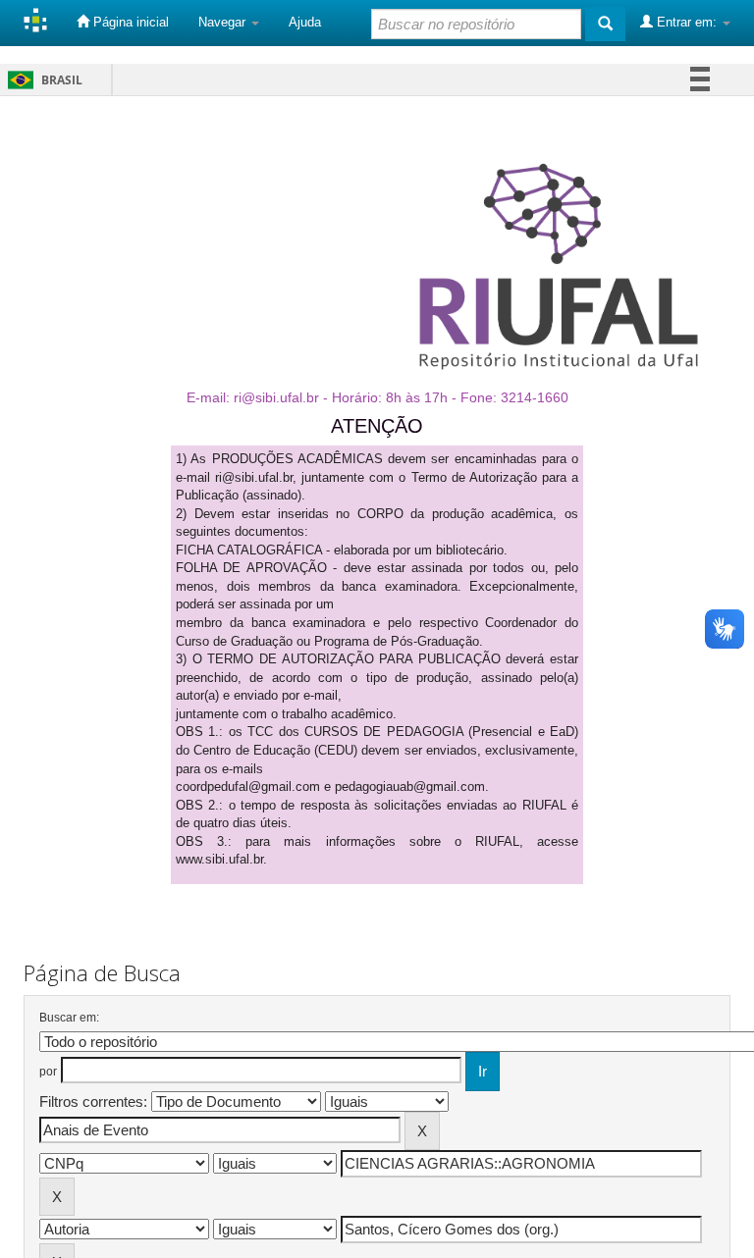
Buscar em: (69, 1017)
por (48, 1071)
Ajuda (305, 22)
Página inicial (129, 22)
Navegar (223, 22)
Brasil (41, 80)
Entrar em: (687, 22)
